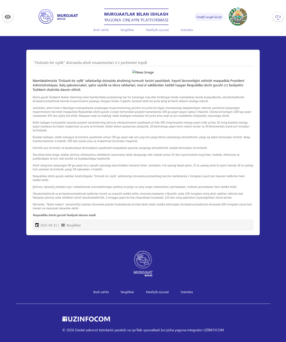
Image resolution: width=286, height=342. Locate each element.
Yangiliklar (127, 30)
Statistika (187, 30)
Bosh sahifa (101, 30)
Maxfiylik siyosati (157, 30)
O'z (278, 16)
